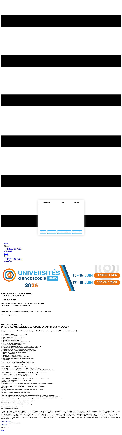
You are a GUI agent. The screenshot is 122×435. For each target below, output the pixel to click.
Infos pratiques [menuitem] (8, 251)
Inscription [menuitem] (7, 245)
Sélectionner (51, 232)
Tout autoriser (77, 232)
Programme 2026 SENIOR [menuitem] (14, 249)
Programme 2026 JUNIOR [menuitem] (14, 248)
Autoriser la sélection (64, 232)
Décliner (43, 232)
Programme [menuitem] (7, 246)
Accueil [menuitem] (6, 243)
